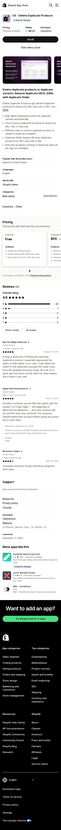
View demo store (30, 47)
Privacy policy (10, 503)
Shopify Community (14, 734)
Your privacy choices (14, 820)
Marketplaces (39, 662)
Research (8, 752)
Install (30, 39)
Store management (13, 695)
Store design (10, 680)
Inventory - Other (12, 206)
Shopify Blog (10, 746)
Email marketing (41, 680)
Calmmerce (46, 31)
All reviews (31, 330)
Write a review (12, 330)
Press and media (41, 740)
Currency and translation (39, 700)
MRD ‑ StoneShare (22, 586)
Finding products (12, 662)
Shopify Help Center (14, 722)
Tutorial (7, 507)
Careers (36, 728)
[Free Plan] (29, 271)
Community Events (13, 740)
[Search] (51, 5)
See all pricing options (40, 275)
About (35, 722)
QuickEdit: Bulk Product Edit (26, 554)
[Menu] (56, 5)
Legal (35, 758)
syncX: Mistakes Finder (24, 573)
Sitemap (7, 812)
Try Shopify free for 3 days (30, 618)
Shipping (36, 692)
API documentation (13, 728)
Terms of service (12, 796)
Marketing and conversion (11, 688)
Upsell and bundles (42, 674)
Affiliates (37, 752)
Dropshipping (39, 656)
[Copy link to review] (28, 342)
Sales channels (11, 656)
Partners (36, 746)
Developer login (11, 789)
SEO (34, 686)
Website (7, 523)
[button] (30, 561)
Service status (40, 763)
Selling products (12, 668)
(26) (33, 31)
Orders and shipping (14, 674)
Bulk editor (9, 196)
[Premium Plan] (31, 271)
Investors (37, 734)
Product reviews (41, 668)
